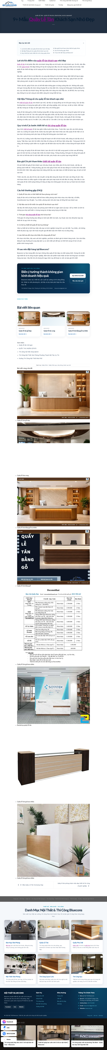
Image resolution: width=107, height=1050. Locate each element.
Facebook (8, 1007)
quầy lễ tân (25, 67)
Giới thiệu (22, 898)
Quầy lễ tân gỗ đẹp (25, 331)
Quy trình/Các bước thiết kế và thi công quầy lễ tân (36, 53)
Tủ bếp (60, 5)
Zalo (15, 1007)
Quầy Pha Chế (78, 943)
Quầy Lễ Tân (41, 19)
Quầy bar (28, 898)
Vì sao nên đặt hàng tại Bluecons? (64, 52)
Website (21, 1007)
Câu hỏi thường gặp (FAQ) (62, 50)
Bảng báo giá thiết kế (74, 5)
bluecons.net (88, 1008)
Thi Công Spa (77, 977)
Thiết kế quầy (49, 5)
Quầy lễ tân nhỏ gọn (26, 345)
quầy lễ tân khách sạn (47, 60)
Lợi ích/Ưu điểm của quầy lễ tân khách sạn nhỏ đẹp (36, 49)
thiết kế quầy (28, 129)
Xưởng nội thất (40, 1006)
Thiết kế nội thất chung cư (32, 5)
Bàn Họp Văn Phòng (13, 943)
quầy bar (87, 945)
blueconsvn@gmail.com (90, 1005)
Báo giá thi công (61, 1001)
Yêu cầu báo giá (77, 281)
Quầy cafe (75, 945)
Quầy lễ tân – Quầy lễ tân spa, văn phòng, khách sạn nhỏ (53, 15)
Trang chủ (15, 898)
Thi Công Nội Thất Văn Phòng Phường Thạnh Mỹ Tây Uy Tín (39, 355)
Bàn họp (8, 945)
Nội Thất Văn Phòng (13, 977)
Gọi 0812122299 (78, 275)
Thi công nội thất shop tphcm (29, 352)
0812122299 (91, 1003)
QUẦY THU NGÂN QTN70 (27, 348)
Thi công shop (40, 1001)
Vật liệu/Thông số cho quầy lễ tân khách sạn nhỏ (35, 51)
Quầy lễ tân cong (49, 331)
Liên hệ (59, 998)
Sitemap (59, 1004)
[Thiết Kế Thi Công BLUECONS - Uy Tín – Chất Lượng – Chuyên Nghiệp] (9, 4)
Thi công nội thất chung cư (38, 898)
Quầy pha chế (40, 996)
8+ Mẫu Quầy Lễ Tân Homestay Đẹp (31, 885)
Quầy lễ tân (21, 64)
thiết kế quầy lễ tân (26, 102)
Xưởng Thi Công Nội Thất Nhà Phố (30, 358)
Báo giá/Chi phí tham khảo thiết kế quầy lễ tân (67, 48)
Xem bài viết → (23, 334)
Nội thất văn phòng (41, 1004)
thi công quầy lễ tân (57, 125)
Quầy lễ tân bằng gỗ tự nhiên (78, 331)
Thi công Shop (50, 898)
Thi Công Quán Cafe (46, 977)
